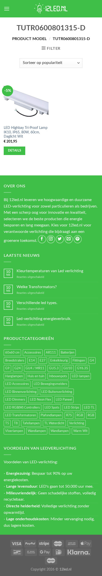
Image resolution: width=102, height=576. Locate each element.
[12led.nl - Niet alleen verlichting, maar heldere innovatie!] (51, 8)
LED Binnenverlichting (21, 391)
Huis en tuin (35, 376)
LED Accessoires (17, 383)
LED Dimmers (15, 399)
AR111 (51, 352)
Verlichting (76, 423)
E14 (32, 360)
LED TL (89, 407)
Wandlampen (37, 430)
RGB (79, 415)
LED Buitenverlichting (56, 391)
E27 (43, 360)
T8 (16, 423)
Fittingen (79, 360)
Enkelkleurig (59, 360)
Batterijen (67, 352)
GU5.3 (54, 368)
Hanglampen (14, 376)
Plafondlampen (51, 415)
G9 (7, 368)
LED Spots (52, 407)
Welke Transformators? (37, 287)
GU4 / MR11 (35, 368)
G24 (17, 368)
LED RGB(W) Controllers (22, 407)
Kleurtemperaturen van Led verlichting (50, 271)
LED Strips (71, 407)
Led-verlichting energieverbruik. (44, 319)
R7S (69, 415)
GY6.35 (82, 368)
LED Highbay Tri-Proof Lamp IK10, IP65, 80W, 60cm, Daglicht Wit (26, 132)
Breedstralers (14, 360)
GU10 (67, 368)
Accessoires (32, 352)
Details (14, 150)
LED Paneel (64, 399)
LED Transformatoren (20, 415)
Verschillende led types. (37, 303)
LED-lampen (80, 376)
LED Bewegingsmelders (50, 383)
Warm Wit (80, 430)
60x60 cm (12, 352)
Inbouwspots (58, 376)
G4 (92, 360)
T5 (7, 423)
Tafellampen (31, 423)
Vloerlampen (14, 430)
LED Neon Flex (40, 399)
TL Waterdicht (54, 423)
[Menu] (7, 8)
